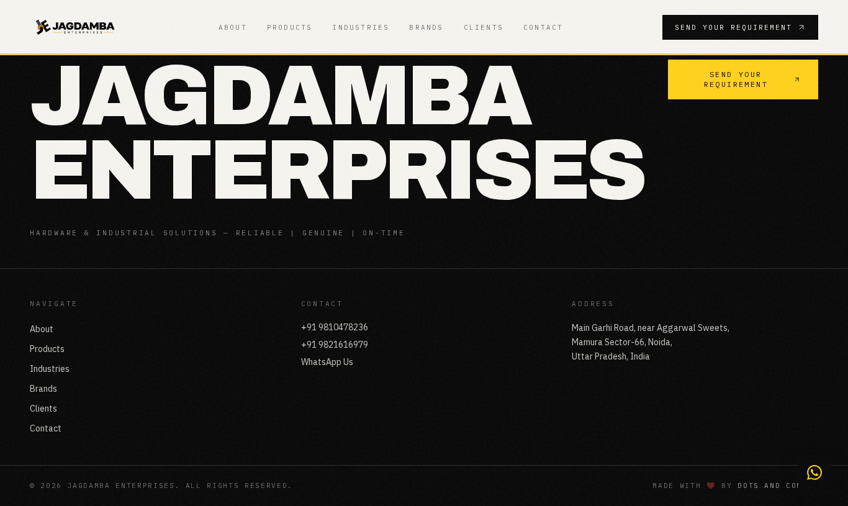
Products (290, 27)
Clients (483, 27)
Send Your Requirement (733, 27)
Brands (426, 27)
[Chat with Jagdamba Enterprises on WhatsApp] (814, 472)
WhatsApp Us (327, 362)
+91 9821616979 (334, 344)
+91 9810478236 (334, 327)
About (233, 27)
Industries (360, 27)
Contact (543, 27)
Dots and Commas (777, 485)
